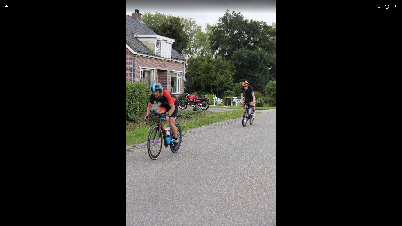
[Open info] (387, 7)
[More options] (395, 7)
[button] (12, 113)
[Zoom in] (378, 7)
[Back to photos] (7, 7)
